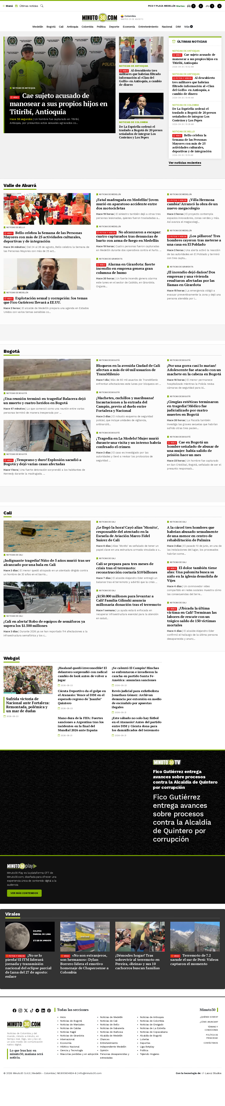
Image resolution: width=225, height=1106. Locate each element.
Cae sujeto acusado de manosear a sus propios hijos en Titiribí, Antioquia (58, 103)
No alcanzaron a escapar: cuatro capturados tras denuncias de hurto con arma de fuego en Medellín (128, 236)
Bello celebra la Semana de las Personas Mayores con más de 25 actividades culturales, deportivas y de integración (191, 143)
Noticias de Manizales (72, 1024)
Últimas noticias (28, 6)
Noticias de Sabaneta (112, 1028)
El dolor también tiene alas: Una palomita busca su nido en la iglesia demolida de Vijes (192, 574)
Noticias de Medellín (181, 194)
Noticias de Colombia (133, 122)
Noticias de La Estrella (152, 1028)
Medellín (37, 26)
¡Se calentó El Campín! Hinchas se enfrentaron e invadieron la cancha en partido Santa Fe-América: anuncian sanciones (135, 674)
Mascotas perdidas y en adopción (79, 1054)
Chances (104, 1039)
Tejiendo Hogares (149, 1054)
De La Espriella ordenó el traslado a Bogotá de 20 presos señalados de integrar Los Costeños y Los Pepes (140, 132)
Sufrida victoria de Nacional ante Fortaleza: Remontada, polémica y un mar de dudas (28, 704)
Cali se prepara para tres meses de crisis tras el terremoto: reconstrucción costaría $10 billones (126, 568)
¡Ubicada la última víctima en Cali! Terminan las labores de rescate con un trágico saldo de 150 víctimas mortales (192, 616)
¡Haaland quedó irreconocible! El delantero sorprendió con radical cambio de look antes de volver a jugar (82, 674)
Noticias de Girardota (181, 267)
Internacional (67, 1039)
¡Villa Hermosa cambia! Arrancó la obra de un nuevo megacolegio (192, 203)
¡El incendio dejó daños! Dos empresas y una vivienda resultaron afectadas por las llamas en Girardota (191, 278)
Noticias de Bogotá (180, 360)
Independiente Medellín (113, 1046)
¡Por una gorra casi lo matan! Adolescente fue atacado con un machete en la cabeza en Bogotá (194, 369)
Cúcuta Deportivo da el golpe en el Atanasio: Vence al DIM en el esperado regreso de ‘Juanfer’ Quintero (82, 697)
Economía (129, 26)
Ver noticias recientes (185, 162)
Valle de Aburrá (20, 185)
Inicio (63, 1017)
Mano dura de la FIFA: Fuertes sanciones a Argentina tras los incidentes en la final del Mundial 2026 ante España (81, 724)
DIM (178, 26)
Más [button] (187, 26)
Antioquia (72, 26)
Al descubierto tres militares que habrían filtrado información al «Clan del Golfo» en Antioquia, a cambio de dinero (140, 77)
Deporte (114, 26)
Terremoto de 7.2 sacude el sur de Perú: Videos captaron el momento (194, 959)
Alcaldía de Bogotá (151, 1035)
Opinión (104, 1050)
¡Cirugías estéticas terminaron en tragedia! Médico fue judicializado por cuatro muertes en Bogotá (192, 408)
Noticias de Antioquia (23, 88)
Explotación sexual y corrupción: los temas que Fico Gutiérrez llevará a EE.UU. (45, 300)
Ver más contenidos (24, 893)
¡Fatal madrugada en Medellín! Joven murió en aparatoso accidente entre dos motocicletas (127, 203)
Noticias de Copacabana (153, 1031)
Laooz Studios (213, 1073)
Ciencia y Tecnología (71, 1050)
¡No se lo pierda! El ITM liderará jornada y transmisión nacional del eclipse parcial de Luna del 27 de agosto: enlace (28, 966)
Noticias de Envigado (151, 1024)
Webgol (12, 658)
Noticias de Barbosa (111, 1031)
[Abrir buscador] (41, 6)
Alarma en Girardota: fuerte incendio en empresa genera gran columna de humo (125, 268)
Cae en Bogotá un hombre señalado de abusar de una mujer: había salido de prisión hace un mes (193, 448)
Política (101, 26)
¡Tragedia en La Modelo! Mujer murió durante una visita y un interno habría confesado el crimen (128, 442)
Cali (61, 26)
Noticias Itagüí (68, 1031)
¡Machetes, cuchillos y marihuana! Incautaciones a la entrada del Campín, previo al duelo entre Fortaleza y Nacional (125, 404)
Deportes (145, 1043)
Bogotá (50, 26)
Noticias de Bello (183, 131)
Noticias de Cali (178, 522)
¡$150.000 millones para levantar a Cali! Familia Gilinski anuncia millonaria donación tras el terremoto (128, 600)
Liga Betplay (147, 1046)
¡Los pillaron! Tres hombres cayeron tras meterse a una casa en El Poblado (194, 240)
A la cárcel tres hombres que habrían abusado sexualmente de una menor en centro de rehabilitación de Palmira (192, 533)
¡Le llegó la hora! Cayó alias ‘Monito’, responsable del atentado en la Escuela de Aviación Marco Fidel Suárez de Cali (127, 533)
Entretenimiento (148, 26)
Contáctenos (211, 1043)
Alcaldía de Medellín (111, 1035)
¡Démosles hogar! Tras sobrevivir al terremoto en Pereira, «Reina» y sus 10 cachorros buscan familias (137, 961)
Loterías (144, 1039)
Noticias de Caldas (70, 1028)
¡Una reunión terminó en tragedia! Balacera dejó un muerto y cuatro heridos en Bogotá (45, 400)
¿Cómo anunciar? (209, 1022)
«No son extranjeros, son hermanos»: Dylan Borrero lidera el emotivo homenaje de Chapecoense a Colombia (84, 964)
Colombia (87, 26)
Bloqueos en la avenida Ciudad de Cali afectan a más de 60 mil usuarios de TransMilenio (128, 369)
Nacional (167, 26)
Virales (12, 914)
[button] (7, 6)
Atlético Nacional (69, 1046)
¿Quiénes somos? (209, 1017)
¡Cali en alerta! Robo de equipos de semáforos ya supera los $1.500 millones (44, 623)
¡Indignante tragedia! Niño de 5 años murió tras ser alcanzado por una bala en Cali (47, 562)
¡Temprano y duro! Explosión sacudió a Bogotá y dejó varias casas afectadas (42, 461)
